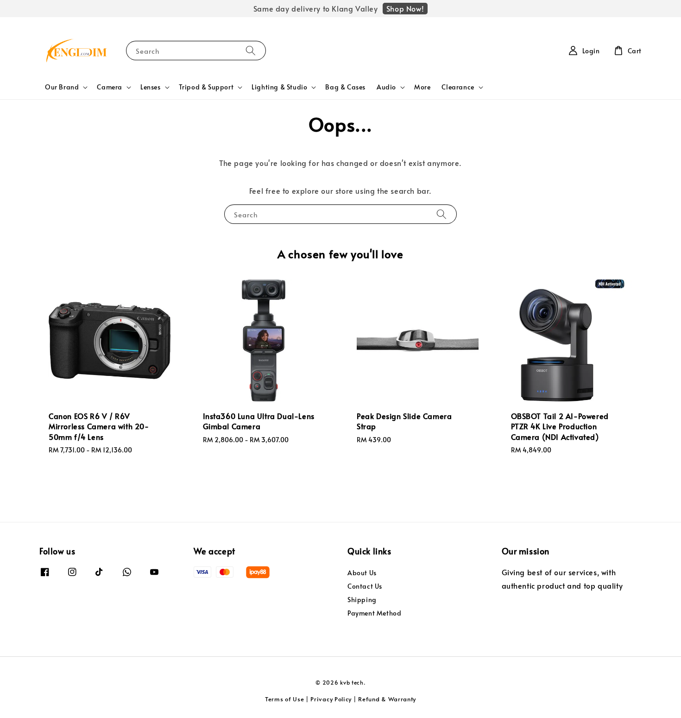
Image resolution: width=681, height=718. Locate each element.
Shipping (362, 599)
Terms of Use (284, 699)
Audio (386, 87)
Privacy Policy (331, 699)
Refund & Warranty (387, 699)
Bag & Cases (345, 87)
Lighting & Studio (279, 87)
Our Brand (62, 87)
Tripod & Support (206, 87)
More (422, 87)
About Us (362, 573)
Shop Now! (405, 8)
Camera (109, 87)
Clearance (457, 87)
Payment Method (374, 613)
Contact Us (364, 586)
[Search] (250, 50)
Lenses (150, 87)
